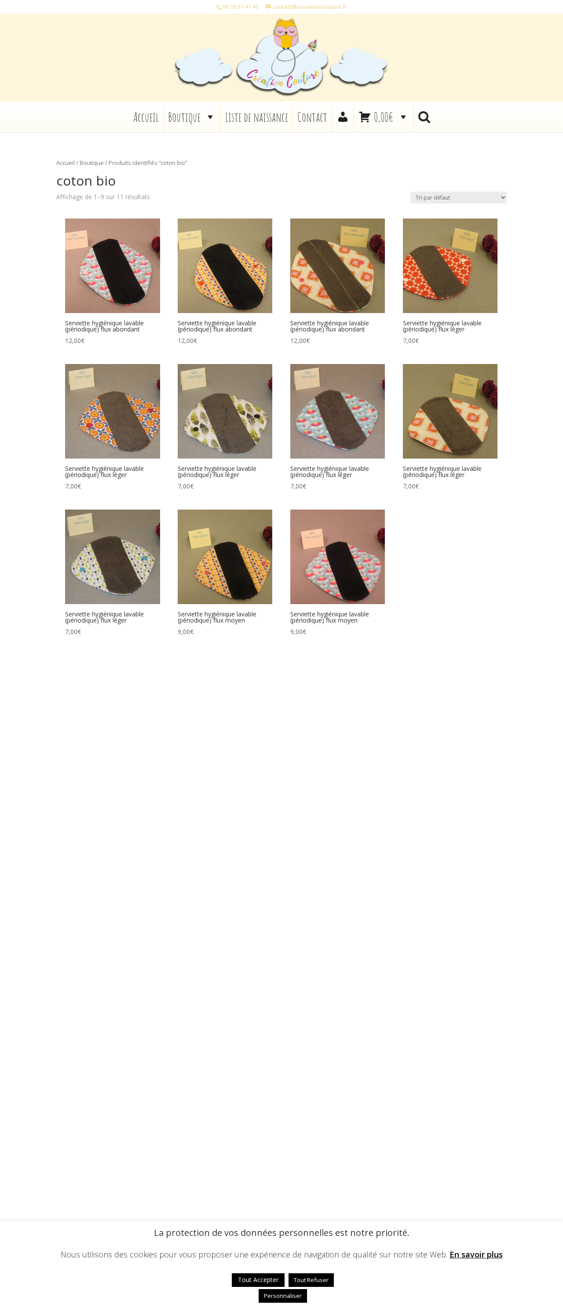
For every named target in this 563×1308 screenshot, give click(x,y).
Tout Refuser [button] (311, 1280)
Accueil (146, 117)
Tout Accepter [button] (258, 1279)
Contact (312, 117)
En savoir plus (476, 1255)
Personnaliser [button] (283, 1296)
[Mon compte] (343, 117)
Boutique (184, 117)
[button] (424, 117)
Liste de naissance (256, 117)
